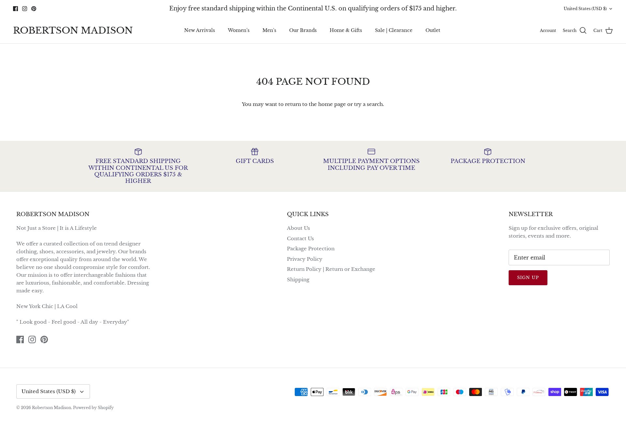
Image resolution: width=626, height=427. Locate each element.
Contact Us (300, 238)
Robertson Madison (51, 407)
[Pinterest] (33, 8)
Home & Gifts (346, 30)
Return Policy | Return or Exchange (331, 269)
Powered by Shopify (93, 407)
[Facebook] (15, 8)
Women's (238, 30)
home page (332, 104)
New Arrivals (199, 30)
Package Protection (311, 248)
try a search (368, 104)
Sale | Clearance (393, 30)
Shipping (298, 279)
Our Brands (303, 30)
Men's (269, 30)
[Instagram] (24, 8)
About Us (298, 228)
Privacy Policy (304, 259)
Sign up (528, 277)
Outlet (432, 30)
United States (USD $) (585, 8)
